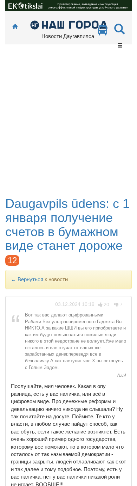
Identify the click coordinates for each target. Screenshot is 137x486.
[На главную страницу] (15, 27)
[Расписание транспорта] (102, 32)
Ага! (121, 375)
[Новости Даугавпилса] (68, 24)
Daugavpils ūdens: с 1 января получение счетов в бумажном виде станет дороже (67, 224)
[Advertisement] (68, 124)
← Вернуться (27, 279)
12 (12, 260)
